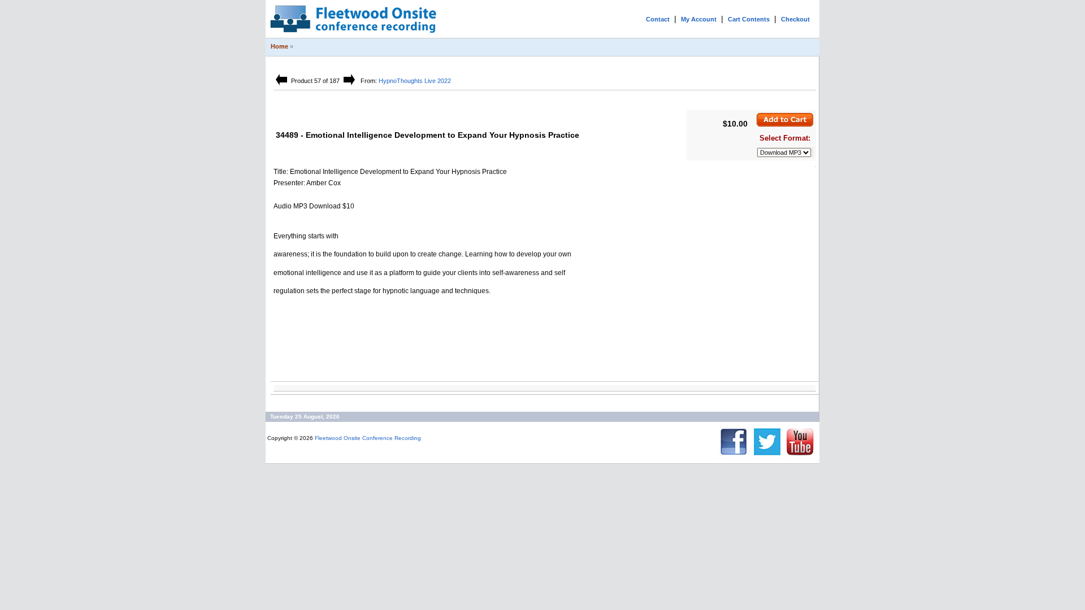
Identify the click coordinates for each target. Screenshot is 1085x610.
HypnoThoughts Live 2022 (415, 80)
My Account (699, 19)
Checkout (795, 19)
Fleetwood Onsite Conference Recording (368, 438)
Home (279, 46)
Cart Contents (749, 19)
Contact (658, 19)
